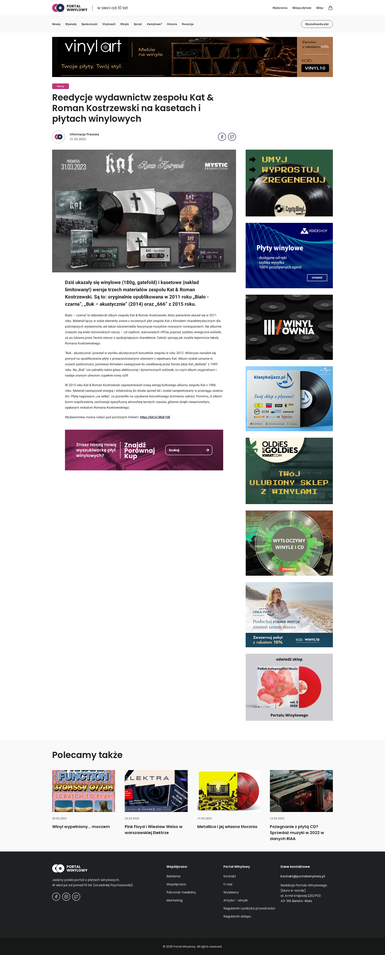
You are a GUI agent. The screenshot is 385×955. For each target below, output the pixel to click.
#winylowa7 (154, 24)
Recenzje (188, 24)
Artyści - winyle (235, 900)
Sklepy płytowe (301, 7)
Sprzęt (138, 24)
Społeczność (89, 24)
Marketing (174, 900)
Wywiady (71, 24)
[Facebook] (56, 897)
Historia (172, 24)
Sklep (319, 7)
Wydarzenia (280, 7)
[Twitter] (76, 897)
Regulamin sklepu (237, 916)
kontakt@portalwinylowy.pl (303, 876)
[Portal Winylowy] (69, 8)
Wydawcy (231, 892)
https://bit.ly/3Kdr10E (155, 417)
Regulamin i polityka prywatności (249, 908)
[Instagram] (66, 897)
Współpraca (176, 884)
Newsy (56, 24)
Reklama (173, 876)
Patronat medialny (181, 892)
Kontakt (229, 876)
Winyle (124, 24)
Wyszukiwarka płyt (317, 24)
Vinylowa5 (109, 24)
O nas (227, 884)
